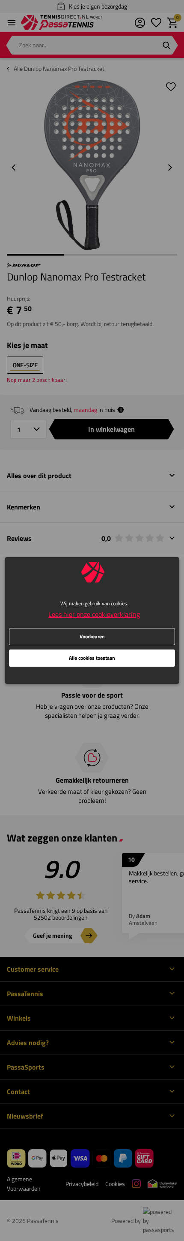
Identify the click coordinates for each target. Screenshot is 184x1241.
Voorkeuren (92, 636)
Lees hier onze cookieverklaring (94, 614)
